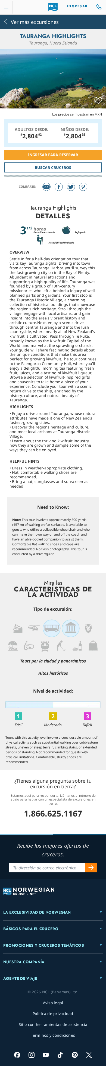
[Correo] (46, 187)
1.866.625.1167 (53, 813)
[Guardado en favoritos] (98, 101)
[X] (89, 1055)
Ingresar (77, 6)
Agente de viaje (20, 978)
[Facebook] (59, 187)
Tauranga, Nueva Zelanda (53, 43)
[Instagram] (31, 1055)
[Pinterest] (83, 187)
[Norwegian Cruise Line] (53, 7)
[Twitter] (71, 187)
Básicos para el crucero (30, 928)
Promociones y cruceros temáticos (43, 945)
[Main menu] (6, 7)
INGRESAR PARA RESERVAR (53, 154)
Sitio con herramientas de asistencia (53, 1024)
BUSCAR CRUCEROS (53, 167)
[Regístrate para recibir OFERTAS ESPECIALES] (91, 867)
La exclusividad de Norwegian (37, 912)
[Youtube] (46, 1055)
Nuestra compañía (24, 962)
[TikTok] (60, 1055)
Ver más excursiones (35, 21)
